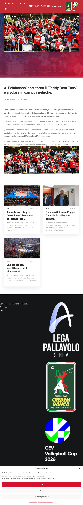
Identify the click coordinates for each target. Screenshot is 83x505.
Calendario (4, 307)
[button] (80, 468)
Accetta (41, 485)
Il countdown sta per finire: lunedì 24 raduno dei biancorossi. (20, 215)
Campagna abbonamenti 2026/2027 (14, 304)
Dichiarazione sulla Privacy (45, 502)
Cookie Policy (33, 502)
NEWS (8, 208)
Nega (41, 491)
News (2, 310)
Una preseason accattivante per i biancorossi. (17, 268)
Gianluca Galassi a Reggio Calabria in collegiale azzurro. (60, 215)
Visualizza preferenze (41, 497)
